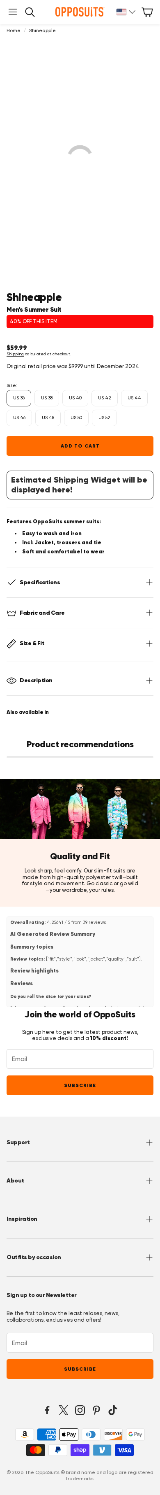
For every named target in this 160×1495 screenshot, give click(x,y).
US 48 (48, 417)
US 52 (104, 417)
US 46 (19, 417)
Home (14, 30)
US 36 (19, 398)
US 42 (104, 398)
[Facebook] (47, 1410)
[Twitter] (64, 1410)
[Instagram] (80, 1410)
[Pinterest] (96, 1410)
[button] (13, 12)
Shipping (15, 354)
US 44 (134, 398)
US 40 (75, 398)
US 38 (47, 398)
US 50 (76, 417)
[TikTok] (113, 1410)
